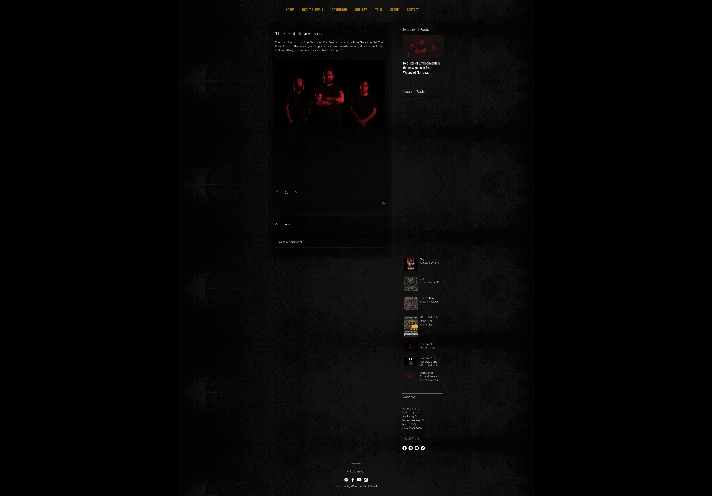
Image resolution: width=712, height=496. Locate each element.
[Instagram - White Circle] (410, 448)
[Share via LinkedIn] (295, 192)
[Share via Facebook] (277, 192)
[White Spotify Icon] (346, 479)
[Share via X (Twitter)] (286, 192)
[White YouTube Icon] (359, 479)
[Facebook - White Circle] (404, 448)
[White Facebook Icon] (352, 479)
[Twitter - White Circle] (423, 448)
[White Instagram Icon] (365, 479)
